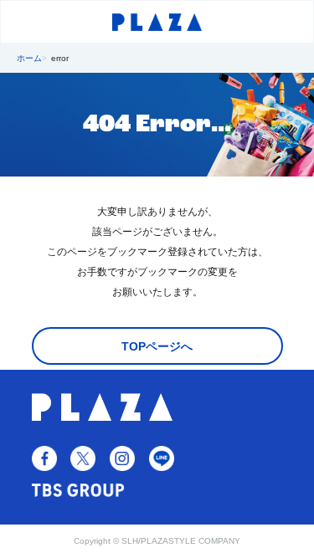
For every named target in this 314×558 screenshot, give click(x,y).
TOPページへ (157, 346)
